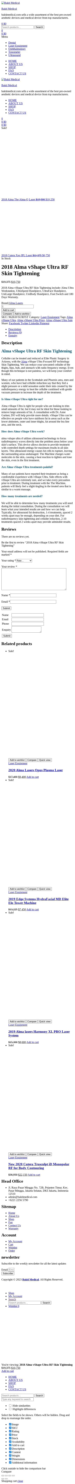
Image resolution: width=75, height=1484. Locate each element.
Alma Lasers (16, 303)
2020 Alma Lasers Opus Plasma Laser (35, 770)
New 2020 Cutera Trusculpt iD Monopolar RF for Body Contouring (38, 1166)
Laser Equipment (17, 45)
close (20, 1480)
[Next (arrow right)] (6, 1478)
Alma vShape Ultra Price (31, 320)
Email (5, 601)
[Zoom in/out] (2, 1475)
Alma (24, 361)
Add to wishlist (22, 313)
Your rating (8, 560)
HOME (12, 1376)
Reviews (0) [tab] (15, 332)
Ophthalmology (17, 48)
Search (39, 27)
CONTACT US (17, 1389)
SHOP (12, 1383)
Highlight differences (24, 1409)
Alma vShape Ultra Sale (59, 320)
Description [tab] (14, 329)
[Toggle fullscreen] (6, 1475)
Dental (12, 42)
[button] (37, 36)
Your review (9, 566)
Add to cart (8, 310)
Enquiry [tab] (12, 335)
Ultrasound (14, 55)
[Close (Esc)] (13, 1475)
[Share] (9, 1475)
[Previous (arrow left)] (2, 1478)
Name (5, 595)
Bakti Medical (9, 8)
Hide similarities (21, 1405)
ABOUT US (15, 1380)
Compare (7, 313)
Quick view (44, 760)
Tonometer (14, 51)
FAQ (11, 1386)
